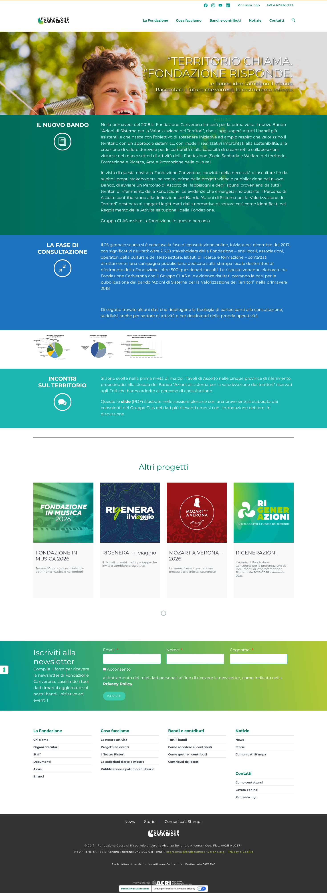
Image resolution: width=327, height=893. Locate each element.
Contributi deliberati (183, 761)
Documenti (42, 761)
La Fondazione (155, 20)
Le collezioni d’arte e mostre (122, 761)
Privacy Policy (117, 684)
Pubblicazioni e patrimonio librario (127, 769)
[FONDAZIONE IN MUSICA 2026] (63, 513)
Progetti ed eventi (115, 747)
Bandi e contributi (225, 20)
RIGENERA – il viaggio (129, 553)
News (240, 739)
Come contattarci (249, 782)
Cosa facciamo (189, 20)
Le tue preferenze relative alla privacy (174, 888)
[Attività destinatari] (142, 346)
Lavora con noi (247, 790)
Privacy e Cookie (240, 851)
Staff (36, 754)
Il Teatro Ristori (112, 754)
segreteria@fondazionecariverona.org (195, 851)
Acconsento (118, 669)
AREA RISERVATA (280, 5)
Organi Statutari (45, 747)
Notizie (255, 20)
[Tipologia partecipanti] (54, 347)
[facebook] (206, 5)
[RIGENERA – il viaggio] (130, 513)
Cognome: (241, 649)
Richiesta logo (249, 5)
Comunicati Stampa (251, 754)
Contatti (276, 20)
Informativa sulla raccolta (135, 888)
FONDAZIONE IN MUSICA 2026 (56, 556)
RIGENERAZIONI (256, 553)
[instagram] (213, 5)
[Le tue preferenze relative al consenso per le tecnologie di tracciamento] (4, 670)
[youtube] (220, 5)
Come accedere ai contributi (190, 747)
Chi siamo (40, 739)
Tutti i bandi (177, 739)
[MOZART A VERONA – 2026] (197, 513)
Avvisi (37, 769)
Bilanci (38, 776)
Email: (110, 649)
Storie (240, 747)
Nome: (174, 649)
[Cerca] (293, 21)
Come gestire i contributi (187, 754)
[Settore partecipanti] (98, 347)
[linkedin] (228, 5)
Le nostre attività (114, 739)
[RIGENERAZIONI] (264, 513)
